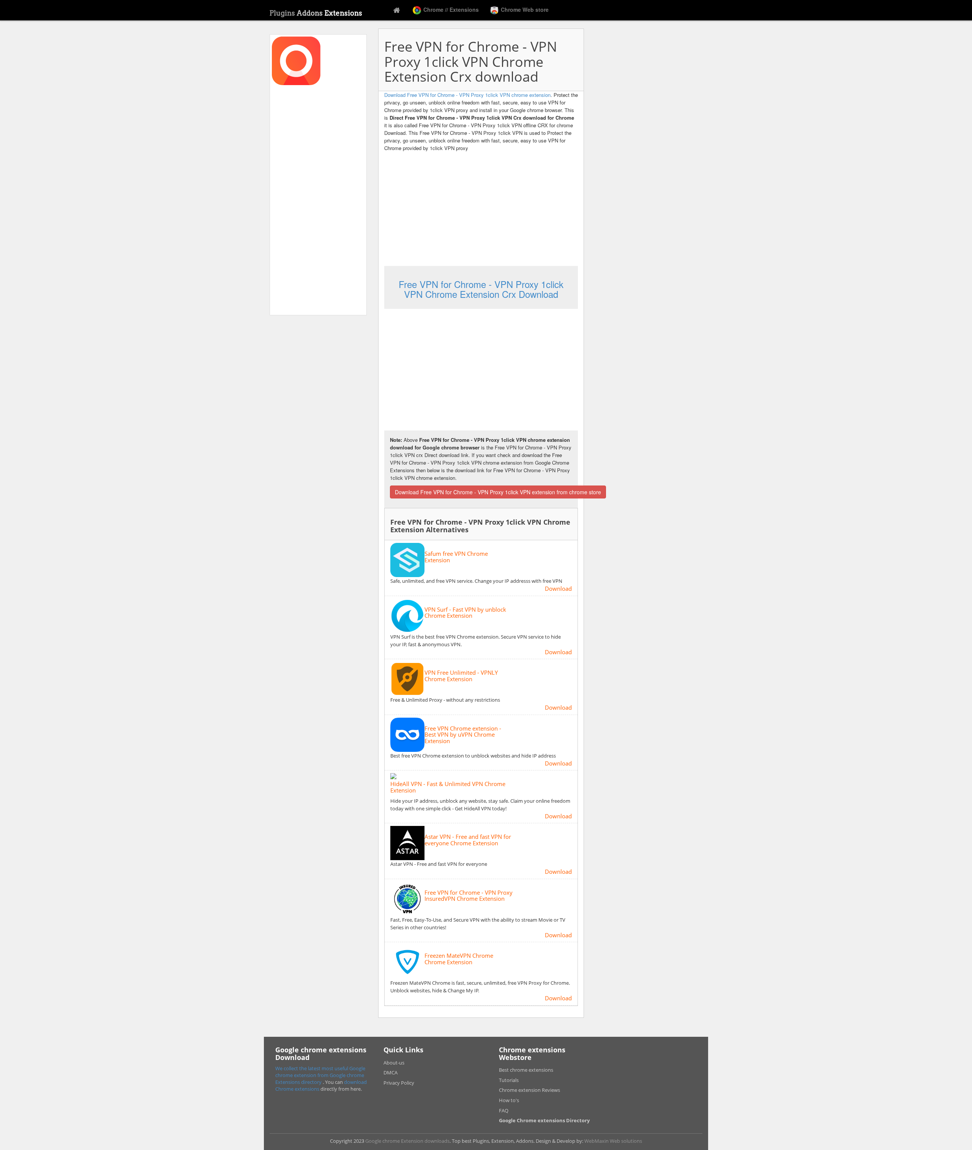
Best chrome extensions (526, 1069)
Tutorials (509, 1080)
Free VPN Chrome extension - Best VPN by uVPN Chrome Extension (462, 734)
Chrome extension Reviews (529, 1090)
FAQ (503, 1110)
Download (558, 588)
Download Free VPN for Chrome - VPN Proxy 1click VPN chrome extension (467, 94)
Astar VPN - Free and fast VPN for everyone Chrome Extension (467, 840)
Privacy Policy (398, 1082)
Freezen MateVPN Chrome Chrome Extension (458, 958)
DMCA (390, 1072)
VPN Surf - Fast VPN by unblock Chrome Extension (465, 612)
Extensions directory (299, 1082)
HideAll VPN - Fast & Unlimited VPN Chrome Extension (447, 787)
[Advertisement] (318, 199)
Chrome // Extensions (450, 9)
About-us (393, 1062)
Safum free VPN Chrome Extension (456, 556)
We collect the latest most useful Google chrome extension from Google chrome (320, 1072)
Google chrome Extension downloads (407, 1140)
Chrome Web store (524, 9)
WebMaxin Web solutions (613, 1140)
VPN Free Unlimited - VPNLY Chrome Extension (461, 675)
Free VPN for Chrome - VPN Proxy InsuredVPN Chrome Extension (468, 895)
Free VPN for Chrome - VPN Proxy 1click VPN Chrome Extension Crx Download (481, 289)
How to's (509, 1100)
